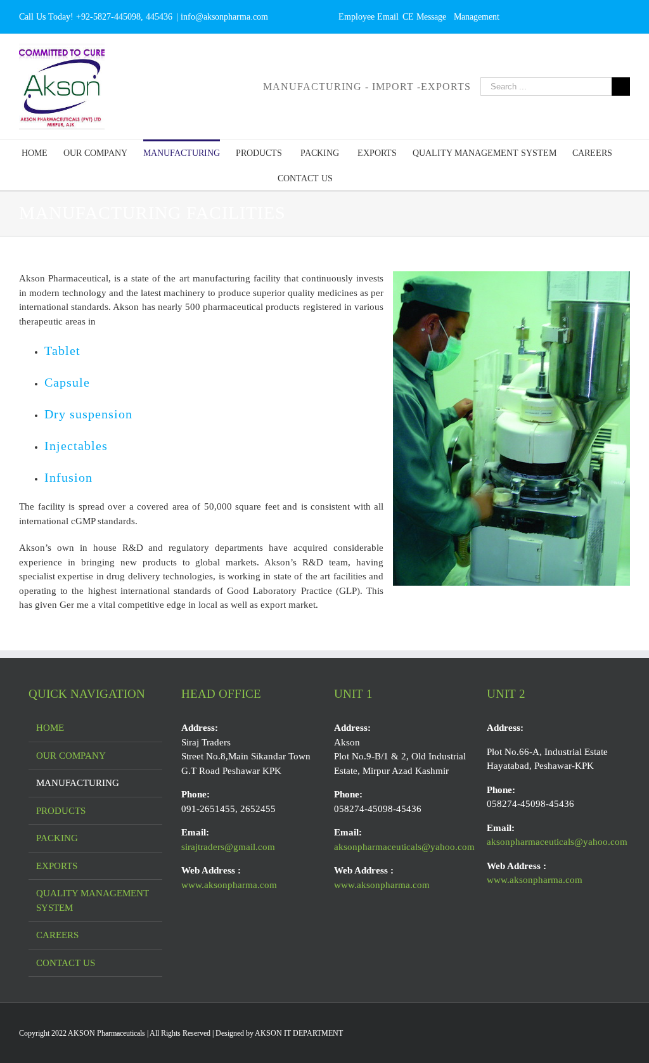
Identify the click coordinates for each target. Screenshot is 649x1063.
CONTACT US (65, 963)
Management (476, 17)
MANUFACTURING (77, 783)
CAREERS (57, 935)
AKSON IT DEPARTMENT (299, 1033)
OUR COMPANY (71, 756)
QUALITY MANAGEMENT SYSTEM (92, 900)
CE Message (424, 17)
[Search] (352, 177)
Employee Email (368, 17)
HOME (50, 728)
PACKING (57, 838)
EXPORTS (56, 866)
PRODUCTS (61, 811)
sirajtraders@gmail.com (228, 847)
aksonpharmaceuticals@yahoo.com (404, 847)
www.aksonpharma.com (229, 885)
